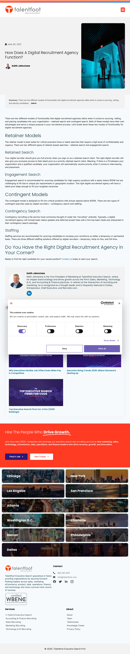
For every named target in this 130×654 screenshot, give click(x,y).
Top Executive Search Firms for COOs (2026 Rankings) (32, 410)
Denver (12, 535)
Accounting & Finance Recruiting (21, 618)
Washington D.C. (20, 520)
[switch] (50, 331)
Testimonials (73, 622)
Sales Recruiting (13, 622)
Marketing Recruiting (15, 625)
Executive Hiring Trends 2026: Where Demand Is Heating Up (91, 372)
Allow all (102, 349)
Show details (109, 340)
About (69, 615)
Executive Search (23, 615)
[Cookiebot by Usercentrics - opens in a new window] (103, 303)
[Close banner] (119, 303)
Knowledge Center (75, 625)
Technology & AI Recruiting (18, 629)
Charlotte (78, 520)
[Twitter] (60, 581)
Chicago (13, 476)
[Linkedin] (29, 293)
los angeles (16, 491)
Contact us (67, 259)
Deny (64, 349)
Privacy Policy (73, 629)
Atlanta (13, 505)
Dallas (12, 550)
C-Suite (9, 615)
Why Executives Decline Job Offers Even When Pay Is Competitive (35, 372)
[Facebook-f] (54, 581)
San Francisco (82, 491)
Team (69, 618)
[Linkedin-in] (66, 581)
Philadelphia (81, 535)
